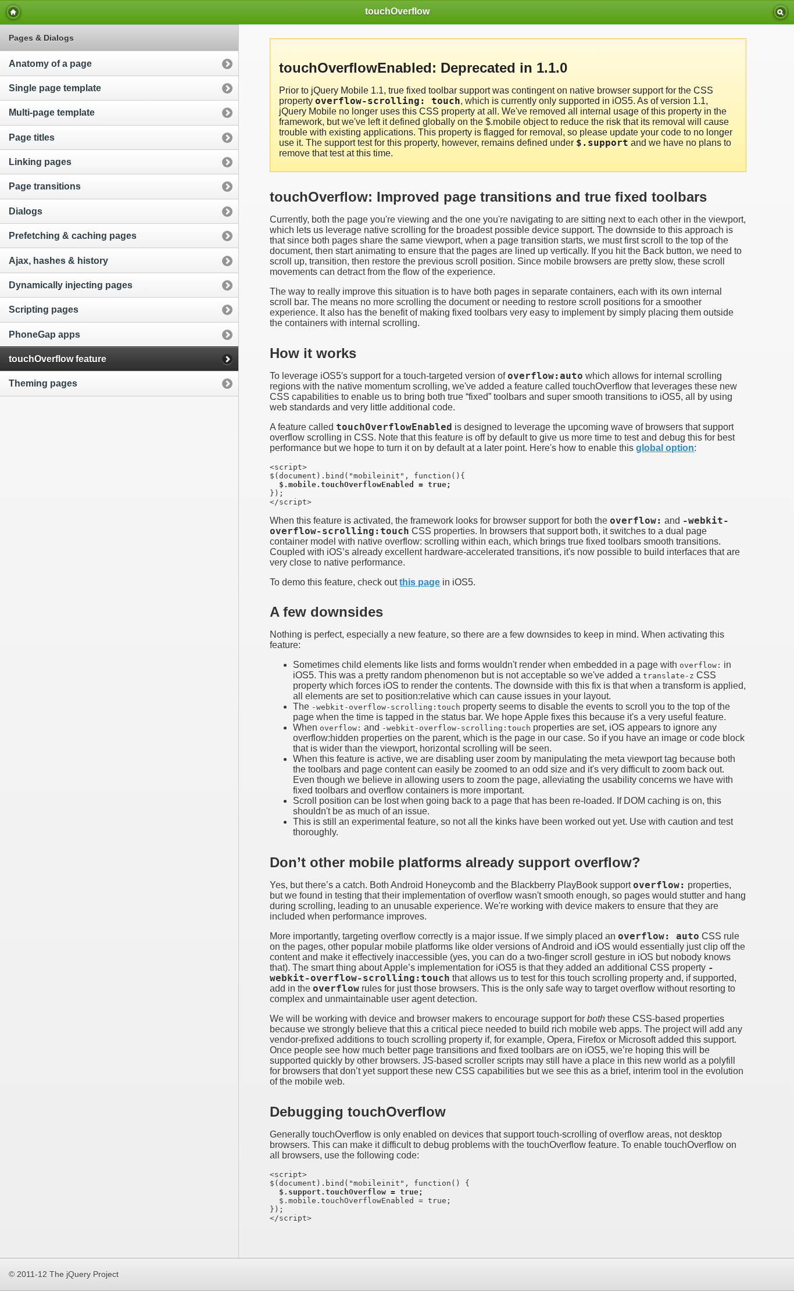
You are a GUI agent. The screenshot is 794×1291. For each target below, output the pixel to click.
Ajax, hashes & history (58, 261)
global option (665, 448)
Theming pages (43, 383)
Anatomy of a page (50, 64)
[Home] (13, 12)
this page (419, 582)
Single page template (55, 88)
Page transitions (45, 186)
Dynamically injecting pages (71, 285)
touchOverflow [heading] (397, 11)
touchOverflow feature (57, 359)
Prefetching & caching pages (73, 236)
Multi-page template (52, 112)
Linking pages (40, 162)
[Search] (780, 12)
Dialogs (25, 211)
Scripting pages (43, 309)
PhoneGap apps (44, 334)
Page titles (32, 137)
